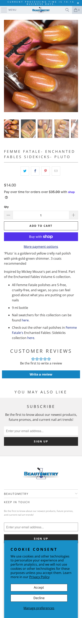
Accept (39, 587)
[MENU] (2, 10)
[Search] (67, 10)
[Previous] (7, 66)
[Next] (75, 66)
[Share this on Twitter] (24, 171)
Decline (39, 598)
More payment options (41, 246)
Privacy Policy (39, 577)
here (25, 320)
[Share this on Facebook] (35, 171)
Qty (6, 207)
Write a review (41, 374)
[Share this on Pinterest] (45, 171)
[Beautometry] (41, 10)
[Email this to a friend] (56, 171)
